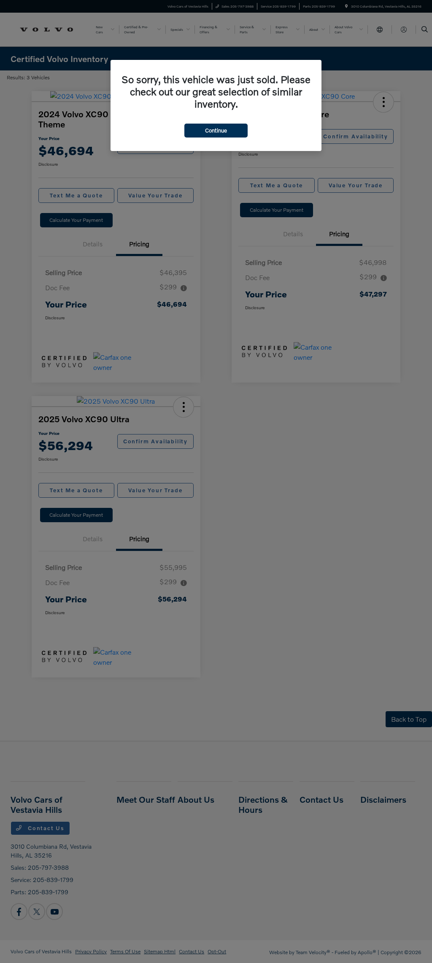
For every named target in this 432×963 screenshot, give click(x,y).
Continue (216, 130)
